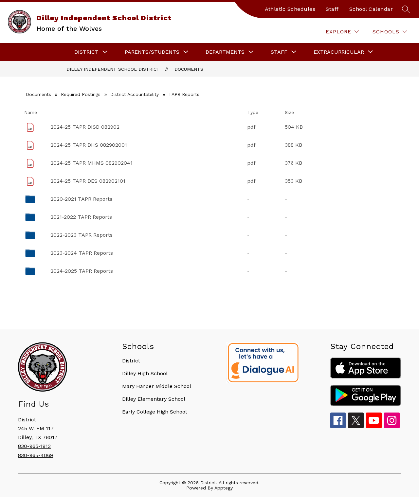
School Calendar (371, 9)
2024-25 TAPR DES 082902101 (87, 181)
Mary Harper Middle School (156, 386)
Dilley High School (145, 373)
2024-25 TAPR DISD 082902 (84, 127)
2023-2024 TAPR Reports (81, 253)
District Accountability (134, 94)
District (131, 361)
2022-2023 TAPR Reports (81, 235)
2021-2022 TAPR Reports (81, 217)
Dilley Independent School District (113, 69)
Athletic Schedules (290, 9)
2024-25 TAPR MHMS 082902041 (91, 163)
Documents (188, 69)
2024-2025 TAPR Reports (81, 271)
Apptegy (223, 487)
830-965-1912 (34, 446)
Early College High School (154, 412)
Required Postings (80, 94)
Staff (332, 9)
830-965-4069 (35, 455)
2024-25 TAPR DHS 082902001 (88, 145)
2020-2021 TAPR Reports (81, 199)
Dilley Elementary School (153, 399)
